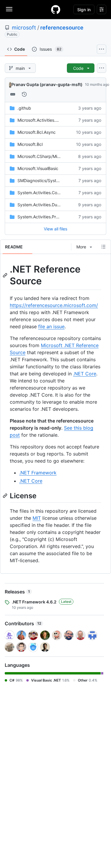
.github (24, 107)
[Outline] (103, 246)
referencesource (61, 27)
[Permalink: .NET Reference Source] (5, 275)
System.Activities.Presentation (46, 216)
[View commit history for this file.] (24, 94)
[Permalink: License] (5, 496)
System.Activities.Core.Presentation (51, 192)
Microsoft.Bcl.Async (36, 132)
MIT (37, 518)
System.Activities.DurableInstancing (52, 204)
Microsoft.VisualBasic (37, 168)
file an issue (51, 326)
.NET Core (84, 374)
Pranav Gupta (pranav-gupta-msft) (47, 84)
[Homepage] (55, 9)
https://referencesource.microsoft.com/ (54, 305)
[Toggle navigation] (9, 9)
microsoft (24, 27)
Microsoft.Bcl (30, 144)
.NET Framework (38, 473)
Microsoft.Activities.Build (41, 120)
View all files (55, 228)
